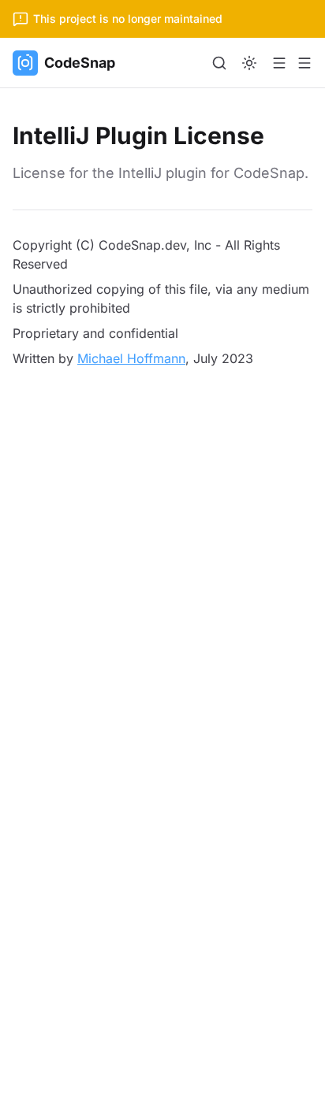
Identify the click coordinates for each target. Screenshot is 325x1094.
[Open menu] (279, 63)
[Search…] (219, 63)
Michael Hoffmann (131, 358)
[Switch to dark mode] (249, 63)
